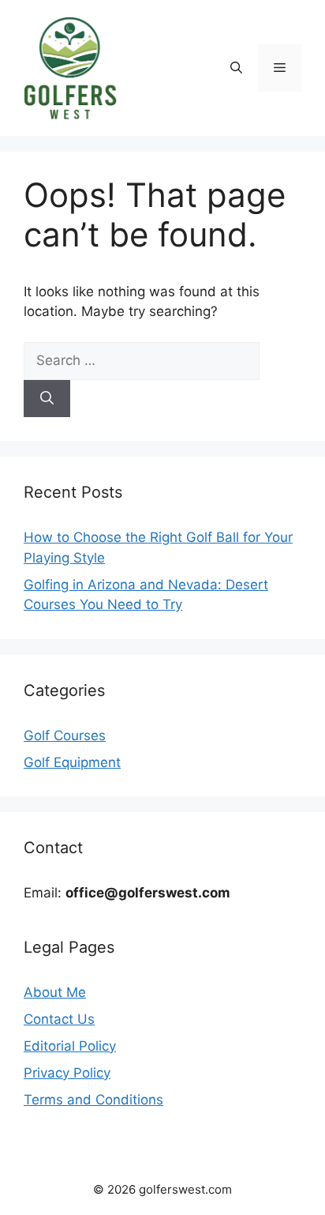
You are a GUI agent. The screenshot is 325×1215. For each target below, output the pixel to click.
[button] (236, 68)
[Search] (47, 399)
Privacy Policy (67, 1073)
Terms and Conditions (93, 1100)
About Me (55, 992)
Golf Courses (65, 735)
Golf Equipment (72, 762)
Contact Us (59, 1019)
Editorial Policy (70, 1046)
